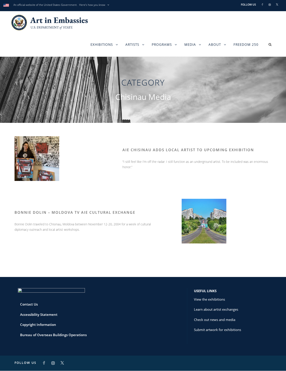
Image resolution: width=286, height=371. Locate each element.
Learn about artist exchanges (216, 309)
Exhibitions (101, 44)
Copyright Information (38, 324)
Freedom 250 (246, 44)
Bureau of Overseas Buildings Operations (53, 335)
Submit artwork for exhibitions (217, 329)
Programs (162, 44)
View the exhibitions (209, 299)
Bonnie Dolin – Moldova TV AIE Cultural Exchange (75, 212)
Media (190, 44)
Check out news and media (214, 319)
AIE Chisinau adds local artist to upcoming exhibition (188, 149)
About (214, 44)
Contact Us (29, 304)
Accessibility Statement (38, 314)
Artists (132, 44)
